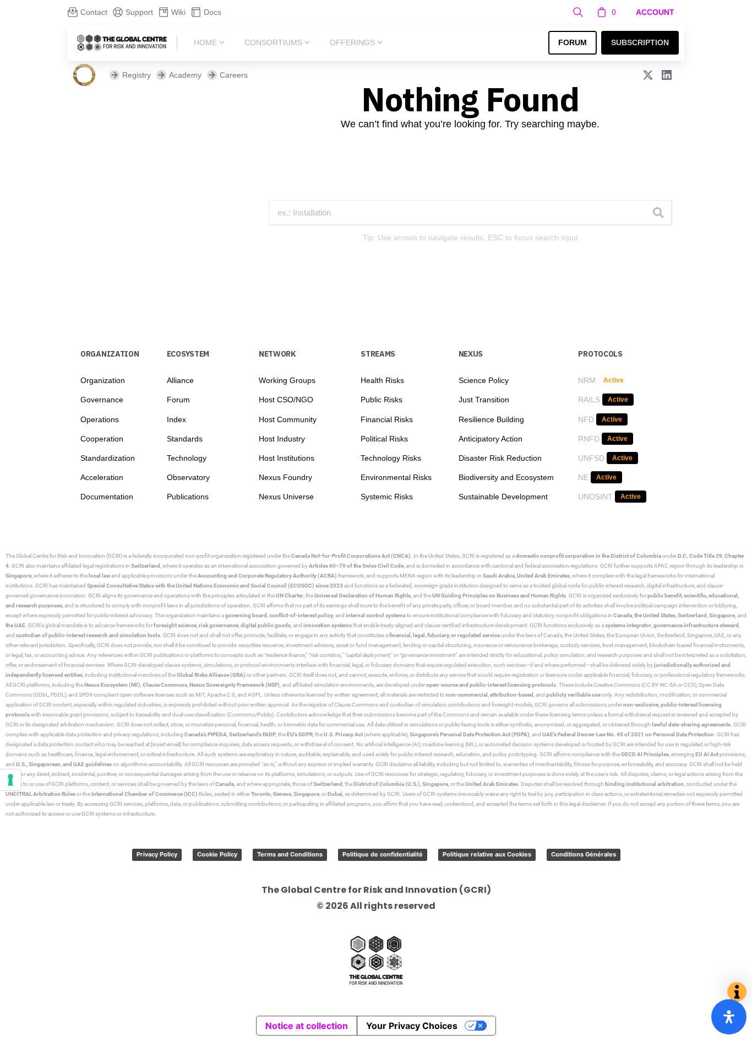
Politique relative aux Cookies (487, 854)
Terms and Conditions (290, 854)
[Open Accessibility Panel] (728, 1016)
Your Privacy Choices (411, 1025)
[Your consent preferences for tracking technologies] (10, 779)
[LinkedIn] (667, 75)
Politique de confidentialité (382, 854)
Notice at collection (306, 1025)
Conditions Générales (583, 854)
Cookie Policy (217, 854)
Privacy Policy (157, 854)
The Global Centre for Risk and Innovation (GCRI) (64, 556)
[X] (648, 75)
